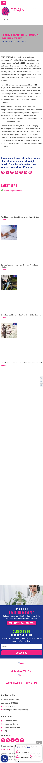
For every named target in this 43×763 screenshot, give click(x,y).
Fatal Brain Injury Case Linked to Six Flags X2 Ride (20, 217)
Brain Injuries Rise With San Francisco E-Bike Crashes (21, 315)
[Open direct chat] (37, 742)
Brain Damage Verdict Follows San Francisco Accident (21, 363)
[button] (3, 172)
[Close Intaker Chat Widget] (40, 742)
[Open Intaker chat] (18, 762)
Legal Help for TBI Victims (21, 683)
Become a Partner (21, 671)
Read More (5, 220)
